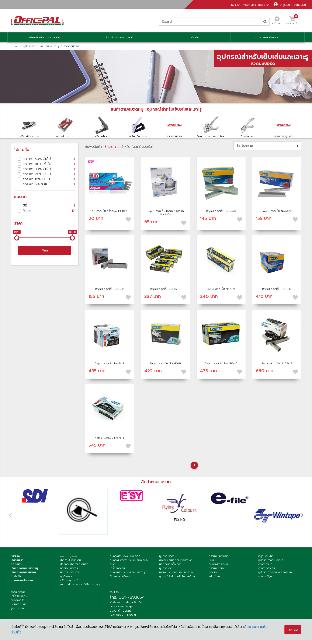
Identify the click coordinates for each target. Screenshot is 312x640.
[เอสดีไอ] (35, 496)
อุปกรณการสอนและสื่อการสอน (276, 572)
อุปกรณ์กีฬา (17, 600)
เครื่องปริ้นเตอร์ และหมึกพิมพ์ (176, 572)
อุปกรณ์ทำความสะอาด (271, 560)
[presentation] (302, 515)
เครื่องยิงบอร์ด (138, 136)
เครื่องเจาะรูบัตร (283, 136)
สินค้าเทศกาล (18, 592)
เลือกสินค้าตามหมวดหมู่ (44, 37)
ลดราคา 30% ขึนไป (49, 169)
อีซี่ (49, 205)
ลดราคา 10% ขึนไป (49, 179)
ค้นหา (45, 251)
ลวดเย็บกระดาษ (65, 136)
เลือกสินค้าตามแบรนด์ (119, 37)
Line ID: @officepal (122, 606)
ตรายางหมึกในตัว (219, 556)
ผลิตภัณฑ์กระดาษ (70, 572)
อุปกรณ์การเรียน (218, 564)
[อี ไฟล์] (228, 498)
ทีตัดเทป (213, 572)
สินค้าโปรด (277, 23)
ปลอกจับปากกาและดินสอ (74, 564)
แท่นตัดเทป (215, 576)
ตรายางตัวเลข (217, 568)
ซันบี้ (211, 560)
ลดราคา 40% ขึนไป (49, 164)
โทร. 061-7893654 (127, 597)
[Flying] (180, 508)
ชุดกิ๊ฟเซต (66, 576)
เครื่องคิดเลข (117, 568)
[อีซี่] (132, 496)
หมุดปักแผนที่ (266, 556)
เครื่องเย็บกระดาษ (29, 136)
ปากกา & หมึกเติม (70, 560)
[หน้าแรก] (37, 20)
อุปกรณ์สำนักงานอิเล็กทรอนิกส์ (177, 576)
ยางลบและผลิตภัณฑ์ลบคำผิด (175, 560)
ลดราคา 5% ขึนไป (49, 184)
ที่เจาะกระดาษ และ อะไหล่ (210, 136)
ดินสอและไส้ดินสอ (120, 576)
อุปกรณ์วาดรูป (167, 556)
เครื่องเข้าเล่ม (101, 136)
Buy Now (109, 182)
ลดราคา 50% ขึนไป (49, 158)
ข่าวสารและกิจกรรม (267, 37)
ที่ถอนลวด (247, 136)
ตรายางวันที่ (265, 564)
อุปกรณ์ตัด (165, 568)
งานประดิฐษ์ (265, 576)
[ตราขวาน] (83, 512)
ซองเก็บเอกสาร (69, 568)
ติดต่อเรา (263, 5)
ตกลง (293, 629)
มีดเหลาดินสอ (19, 604)
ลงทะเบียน (300, 5)
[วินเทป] (277, 513)
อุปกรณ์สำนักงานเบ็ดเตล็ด (125, 556)
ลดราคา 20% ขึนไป (49, 174)
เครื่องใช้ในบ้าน (19, 596)
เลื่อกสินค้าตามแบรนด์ (23, 572)
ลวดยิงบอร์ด (174, 136)
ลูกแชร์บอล (17, 608)
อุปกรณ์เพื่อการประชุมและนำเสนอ (129, 560)
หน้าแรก (235, 5)
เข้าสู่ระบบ (284, 5)
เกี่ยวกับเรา (249, 5)
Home (15, 46)
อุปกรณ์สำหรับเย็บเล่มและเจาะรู (41, 46)
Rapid (49, 210)
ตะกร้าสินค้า (292, 21)
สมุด (112, 564)
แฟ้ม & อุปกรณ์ (69, 580)
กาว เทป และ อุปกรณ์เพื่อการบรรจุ (80, 584)
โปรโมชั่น (193, 37)
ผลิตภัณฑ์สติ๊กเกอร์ (170, 564)
